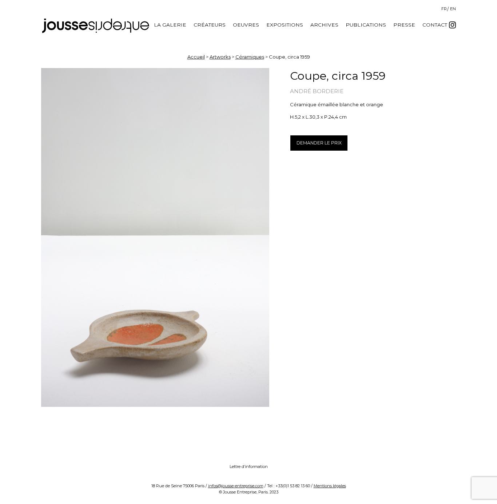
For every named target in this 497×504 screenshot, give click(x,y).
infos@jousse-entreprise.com (235, 485)
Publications (366, 25)
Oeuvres (246, 25)
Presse (404, 25)
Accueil (196, 57)
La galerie (170, 25)
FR (444, 8)
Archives (324, 25)
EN (453, 8)
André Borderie (316, 91)
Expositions (284, 25)
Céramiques (249, 57)
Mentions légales (330, 485)
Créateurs (210, 25)
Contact (434, 25)
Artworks (220, 57)
